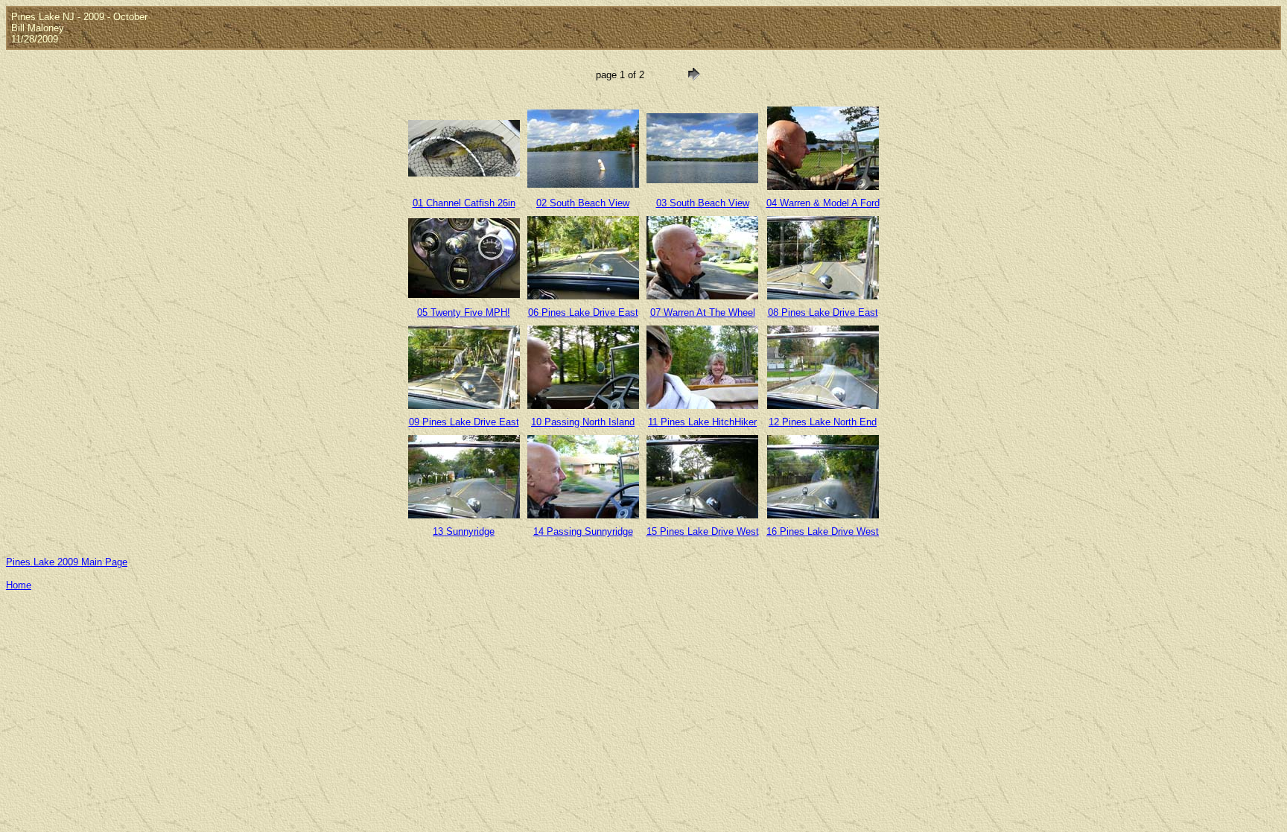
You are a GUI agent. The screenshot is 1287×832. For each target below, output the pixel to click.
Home (18, 585)
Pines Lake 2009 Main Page (66, 562)
